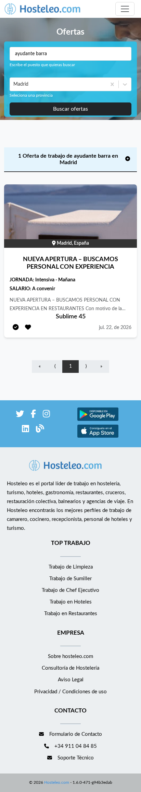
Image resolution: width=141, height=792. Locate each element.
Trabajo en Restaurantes (70, 613)
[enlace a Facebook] (33, 415)
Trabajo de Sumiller (70, 578)
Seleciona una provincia (31, 95)
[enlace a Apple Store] (97, 436)
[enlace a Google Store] (97, 420)
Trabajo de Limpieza (71, 567)
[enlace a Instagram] (46, 415)
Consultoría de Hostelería (70, 668)
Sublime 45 (71, 317)
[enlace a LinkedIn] (25, 429)
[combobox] (14, 84)
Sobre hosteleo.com (70, 656)
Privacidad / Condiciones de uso (70, 691)
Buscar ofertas (70, 109)
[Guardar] (28, 328)
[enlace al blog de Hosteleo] (40, 429)
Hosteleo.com (56, 782)
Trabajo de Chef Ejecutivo (70, 590)
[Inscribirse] (16, 328)
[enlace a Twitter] (19, 415)
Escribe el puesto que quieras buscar (42, 65)
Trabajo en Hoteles (71, 602)
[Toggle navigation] (124, 9)
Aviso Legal (71, 679)
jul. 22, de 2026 (115, 327)
